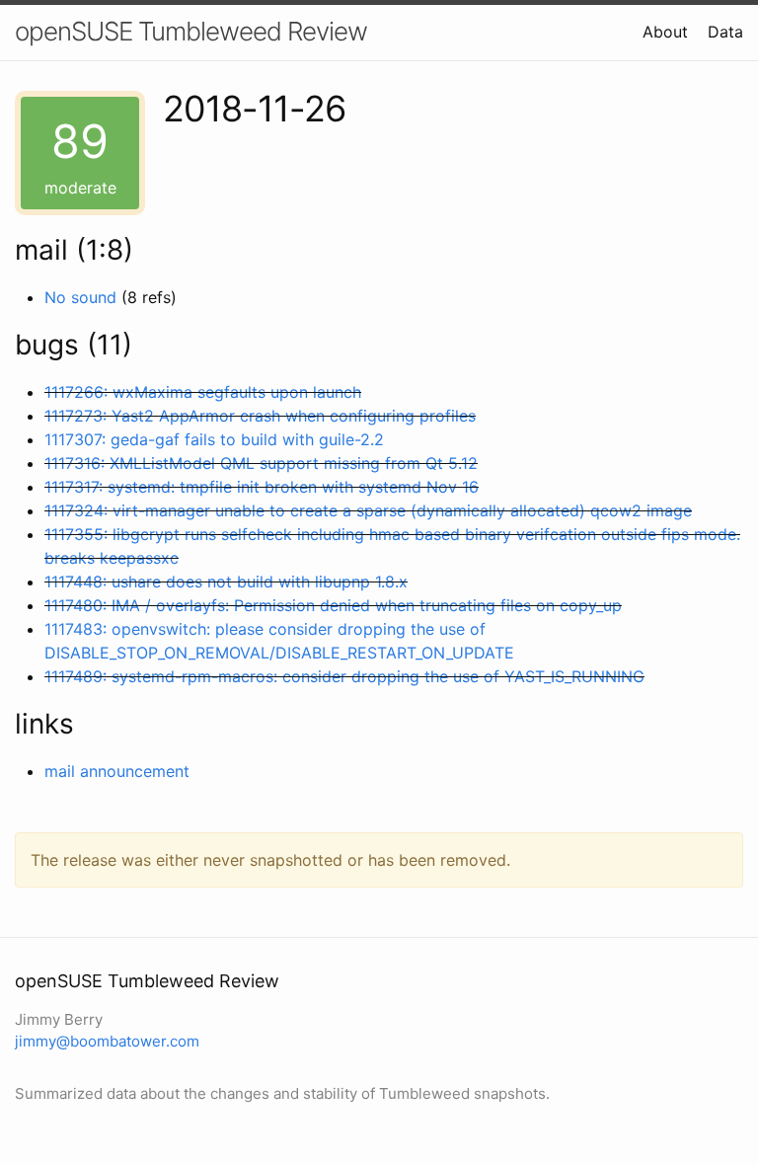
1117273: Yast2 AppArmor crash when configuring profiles (260, 416)
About (665, 31)
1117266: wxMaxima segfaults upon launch (202, 392)
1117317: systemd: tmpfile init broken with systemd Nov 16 (261, 487)
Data (725, 31)
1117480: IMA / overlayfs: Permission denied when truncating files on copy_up (333, 605)
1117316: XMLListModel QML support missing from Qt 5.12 (261, 463)
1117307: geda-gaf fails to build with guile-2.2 (214, 439)
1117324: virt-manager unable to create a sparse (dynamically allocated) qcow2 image (368, 510)
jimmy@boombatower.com (107, 1041)
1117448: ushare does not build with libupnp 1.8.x (226, 581)
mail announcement (117, 771)
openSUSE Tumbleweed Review (191, 31)
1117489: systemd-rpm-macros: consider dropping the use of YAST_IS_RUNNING (344, 676)
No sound (80, 297)
